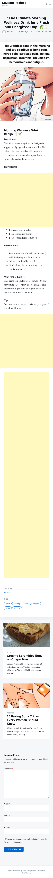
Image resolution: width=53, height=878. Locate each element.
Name (7, 803)
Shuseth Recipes (14, 3)
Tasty (8, 608)
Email (7, 815)
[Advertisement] (26, 200)
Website (7, 827)
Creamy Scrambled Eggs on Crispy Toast (24, 657)
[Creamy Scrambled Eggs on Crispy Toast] (26, 635)
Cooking (17, 604)
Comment (8, 768)
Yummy (17, 608)
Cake (8, 604)
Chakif (10, 32)
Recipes (7, 592)
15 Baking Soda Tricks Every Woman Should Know (23, 720)
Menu (50, 4)
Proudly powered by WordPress (19, 871)
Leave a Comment (43, 32)
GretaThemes (26, 873)
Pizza (27, 604)
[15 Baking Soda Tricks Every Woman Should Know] (26, 695)
